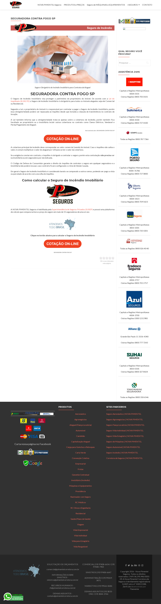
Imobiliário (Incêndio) (80, 480)
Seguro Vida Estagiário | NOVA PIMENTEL (125, 436)
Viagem (80, 524)
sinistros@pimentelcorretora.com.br (62, 580)
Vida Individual (80, 535)
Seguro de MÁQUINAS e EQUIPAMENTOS (106, 5)
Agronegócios (80, 419)
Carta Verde (80, 452)
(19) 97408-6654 (102, 564)
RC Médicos (80, 502)
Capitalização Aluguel (80, 441)
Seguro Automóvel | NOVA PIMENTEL (123, 447)
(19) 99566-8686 (104, 586)
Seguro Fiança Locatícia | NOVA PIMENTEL (125, 425)
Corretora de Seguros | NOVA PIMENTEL (124, 458)
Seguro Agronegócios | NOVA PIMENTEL (124, 419)
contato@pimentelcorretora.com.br (62, 596)
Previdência (80, 491)
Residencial (80, 513)
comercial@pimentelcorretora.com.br (63, 569)
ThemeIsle (134, 589)
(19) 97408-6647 (103, 572)
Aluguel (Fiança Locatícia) (81, 425)
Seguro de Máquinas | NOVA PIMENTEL (124, 441)
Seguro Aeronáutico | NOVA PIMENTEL (123, 414)
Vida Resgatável (81, 546)
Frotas (80, 469)
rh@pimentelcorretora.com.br (63, 588)
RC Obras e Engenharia (80, 508)
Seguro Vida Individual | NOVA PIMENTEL (124, 430)
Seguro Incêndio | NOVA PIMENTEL (122, 452)
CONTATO (147, 5)
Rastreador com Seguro (80, 497)
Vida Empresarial (80, 530)
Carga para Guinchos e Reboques (80, 447)
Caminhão (80, 436)
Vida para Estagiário (80, 541)
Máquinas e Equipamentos (80, 486)
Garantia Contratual (80, 474)
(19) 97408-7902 (103, 565)
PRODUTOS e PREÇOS (74, 5)
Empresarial (80, 463)
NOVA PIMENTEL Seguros (49, 5)
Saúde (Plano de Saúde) (80, 519)
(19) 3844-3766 (101, 594)
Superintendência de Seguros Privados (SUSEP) (72, 209)
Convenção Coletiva (80, 458)
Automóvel (80, 430)
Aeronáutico (80, 414)
